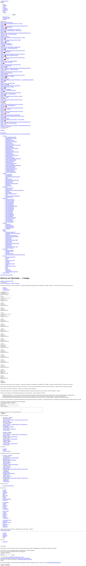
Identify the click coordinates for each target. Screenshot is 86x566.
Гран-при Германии (10, 208)
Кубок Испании (9, 152)
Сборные (5, 507)
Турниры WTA (9, 242)
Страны (4, 503)
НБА (7, 194)
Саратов (8, 424)
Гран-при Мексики (10, 215)
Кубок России (9, 139)
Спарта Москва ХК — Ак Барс (7, 86)
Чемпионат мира (9, 162)
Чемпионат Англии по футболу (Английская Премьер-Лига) (18, 32)
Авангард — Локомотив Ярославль (8, 90)
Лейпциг (2, 56)
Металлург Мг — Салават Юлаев (8, 83)
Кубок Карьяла (9, 185)
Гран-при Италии (9, 210)
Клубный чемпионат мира (11, 168)
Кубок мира (8, 184)
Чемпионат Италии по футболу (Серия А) (14, 71)
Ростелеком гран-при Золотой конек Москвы (15, 254)
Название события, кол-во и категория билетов (11, 412)
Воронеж (2, 42)
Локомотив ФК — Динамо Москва (8, 93)
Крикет (7, 264)
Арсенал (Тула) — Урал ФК (6, 62)
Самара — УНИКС (7, 441)
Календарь (5, 526)
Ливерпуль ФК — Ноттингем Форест (9, 34)
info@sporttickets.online (5, 530)
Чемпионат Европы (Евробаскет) (13, 195)
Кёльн (2, 52)
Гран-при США (9, 219)
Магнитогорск (4, 84)
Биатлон (5, 223)
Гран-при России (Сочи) (11, 217)
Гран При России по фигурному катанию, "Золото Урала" (15, 469)
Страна (4, 12)
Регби (7, 267)
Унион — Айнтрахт (5, 58)
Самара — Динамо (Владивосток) (10, 436)
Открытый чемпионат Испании (12, 243)
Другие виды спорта (8, 22)
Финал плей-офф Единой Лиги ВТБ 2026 (14, 190)
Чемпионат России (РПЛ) (11, 138)
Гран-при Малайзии (10, 214)
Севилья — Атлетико (5, 112)
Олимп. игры (8, 270)
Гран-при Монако (9, 216)
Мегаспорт (13, 428)
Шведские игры (9, 182)
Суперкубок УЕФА (10, 143)
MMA (2, 22)
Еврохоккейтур (9, 175)
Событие (5, 5)
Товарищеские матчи (10, 169)
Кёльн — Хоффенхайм (5, 51)
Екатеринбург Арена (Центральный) (11, 457)
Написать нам (6, 16)
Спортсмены (5, 509)
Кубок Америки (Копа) (10, 166)
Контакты (5, 521)
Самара (8, 439)
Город (4, 11)
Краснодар (3, 67)
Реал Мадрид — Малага (6, 109)
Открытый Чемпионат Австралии (13, 233)
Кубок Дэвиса (9, 241)
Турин (2, 98)
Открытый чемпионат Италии (12, 236)
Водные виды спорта (10, 260)
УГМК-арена (6, 471)
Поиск (4, 523)
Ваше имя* (3, 403)
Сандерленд (3, 127)
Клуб (4, 6)
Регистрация (5, 524)
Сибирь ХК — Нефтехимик (6, 44)
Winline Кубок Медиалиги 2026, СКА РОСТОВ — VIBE (13, 37)
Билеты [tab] (4, 287)
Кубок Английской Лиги (11, 159)
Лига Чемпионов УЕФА (11, 137)
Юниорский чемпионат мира (12, 183)
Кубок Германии (9, 146)
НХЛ (7, 177)
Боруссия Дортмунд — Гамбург (7, 76)
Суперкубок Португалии (11, 172)
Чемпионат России (10, 227)
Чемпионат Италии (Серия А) (12, 148)
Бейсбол (7, 258)
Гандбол (7, 262)
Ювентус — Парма (5, 97)
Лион (2, 102)
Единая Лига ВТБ (9, 188)
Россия (2, 283)
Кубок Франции (9, 156)
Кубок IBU (8, 228)
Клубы (4, 506)
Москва (2, 31)
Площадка (5, 10)
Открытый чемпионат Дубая (12, 246)
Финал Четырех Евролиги (11, 193)
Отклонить (7, 564)
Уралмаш (5, 448)
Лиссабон (3, 28)
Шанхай (2, 24)
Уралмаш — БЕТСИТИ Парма (9, 459)
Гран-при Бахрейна (10, 202)
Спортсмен (5, 9)
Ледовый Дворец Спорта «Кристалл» (19, 424)
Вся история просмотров (8, 485)
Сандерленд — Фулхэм (6, 126)
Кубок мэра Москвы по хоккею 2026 (12, 29)
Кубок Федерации (9, 247)
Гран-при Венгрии (10, 207)
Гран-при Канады (9, 211)
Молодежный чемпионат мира (12, 180)
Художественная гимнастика (12, 271)
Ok (13, 555)
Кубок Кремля (9, 244)
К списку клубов (6, 451)
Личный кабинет (6, 18)
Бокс (7, 259)
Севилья (2, 113)
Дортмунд (3, 77)
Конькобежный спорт (10, 263)
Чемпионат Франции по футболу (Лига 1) (14, 99)
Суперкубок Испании (10, 167)
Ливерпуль (3, 35)
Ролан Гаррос (8, 237)
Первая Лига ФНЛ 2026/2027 (11, 61)
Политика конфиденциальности (54, 562)
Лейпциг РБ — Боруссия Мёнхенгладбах (9, 55)
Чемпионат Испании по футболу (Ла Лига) (14, 104)
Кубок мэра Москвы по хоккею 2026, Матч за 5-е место (12, 116)
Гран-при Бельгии (9, 203)
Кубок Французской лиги (11, 163)
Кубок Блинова (7, 43)
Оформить (3, 382)
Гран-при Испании (10, 209)
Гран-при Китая (9, 212)
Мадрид (2, 110)
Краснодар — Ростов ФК (6, 65)
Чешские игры (9, 178)
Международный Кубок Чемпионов (13, 165)
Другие (4, 255)
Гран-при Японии (9, 221)
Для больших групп (7, 520)
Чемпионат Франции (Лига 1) (12, 155)
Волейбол (8, 261)
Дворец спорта (14, 439)
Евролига (8, 191)
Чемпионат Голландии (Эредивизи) (13, 158)
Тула (1, 63)
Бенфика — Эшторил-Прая (6, 27)
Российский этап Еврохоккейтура (13, 176)
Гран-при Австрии (10, 201)
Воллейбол (5, 495)
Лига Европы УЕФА (10, 140)
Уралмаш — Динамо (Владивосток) (10, 464)
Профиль (5, 525)
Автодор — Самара (7, 432)
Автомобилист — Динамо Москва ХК (9, 48)
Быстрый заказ (6, 272)
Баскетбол (5, 186)
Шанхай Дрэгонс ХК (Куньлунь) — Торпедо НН (11, 30)
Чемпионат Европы (10, 147)
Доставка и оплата (7, 522)
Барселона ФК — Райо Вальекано (8, 105)
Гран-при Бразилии (10, 204)
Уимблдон (8, 234)
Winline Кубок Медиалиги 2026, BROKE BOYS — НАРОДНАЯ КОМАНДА (17, 79)
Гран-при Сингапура (10, 218)
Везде (4, 4)
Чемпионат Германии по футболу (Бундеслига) (15, 50)
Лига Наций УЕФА (10, 150)
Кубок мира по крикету (11, 266)
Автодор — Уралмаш (7, 422)
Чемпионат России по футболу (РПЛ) (13, 40)
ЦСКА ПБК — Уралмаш (8, 426)
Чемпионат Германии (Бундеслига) (13, 145)
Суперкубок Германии (10, 160)
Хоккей (2, 29)
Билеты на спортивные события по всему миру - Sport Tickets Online (15, 133)
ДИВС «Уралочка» (15, 283)
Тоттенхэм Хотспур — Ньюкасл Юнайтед (10, 69)
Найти (14, 14)
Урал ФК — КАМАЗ (7, 455)
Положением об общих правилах (25, 559)
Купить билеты (6, 421)
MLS (7, 268)
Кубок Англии (9, 142)
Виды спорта (6, 502)
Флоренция (3, 74)
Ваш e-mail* (3, 405)
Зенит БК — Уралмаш (7, 417)
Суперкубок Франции (10, 171)
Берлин (2, 59)
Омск (2, 45)
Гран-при (8, 252)
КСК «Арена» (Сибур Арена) (21, 419)
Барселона (3, 106)
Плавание (8, 269)
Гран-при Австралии (10, 200)
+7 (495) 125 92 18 (4, 1)
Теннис (4, 230)
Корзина (5, 19)
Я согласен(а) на (13, 557)
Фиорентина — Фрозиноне (6, 72)
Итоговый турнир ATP (10, 232)
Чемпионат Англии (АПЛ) (11, 141)
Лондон (2, 70)
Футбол (2, 25)
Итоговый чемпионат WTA (11, 235)
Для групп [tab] (5, 288)
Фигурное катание (7, 499)
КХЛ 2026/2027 (9, 174)
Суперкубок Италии (10, 164)
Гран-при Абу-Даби (10, 199)
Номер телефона (4, 406)
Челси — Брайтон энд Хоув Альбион (8, 123)
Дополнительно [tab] (6, 289)
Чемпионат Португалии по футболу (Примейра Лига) (16, 25)
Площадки (5, 505)
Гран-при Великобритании (11, 206)
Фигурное (5, 249)
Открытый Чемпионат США (12, 240)
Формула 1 (5, 198)
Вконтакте (5, 541)
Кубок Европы (9, 192)
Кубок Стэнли (9, 245)
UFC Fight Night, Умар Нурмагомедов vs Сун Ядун (11, 23)
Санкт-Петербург (10, 419)
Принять (2, 564)
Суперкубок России (10, 154)
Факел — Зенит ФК (5, 41)
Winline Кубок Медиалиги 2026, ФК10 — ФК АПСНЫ (12, 119)
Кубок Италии (9, 149)
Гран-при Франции (10, 220)
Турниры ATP (9, 238)
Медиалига (7, 36)
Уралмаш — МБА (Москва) (9, 473)
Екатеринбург (7, 283)
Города (4, 504)
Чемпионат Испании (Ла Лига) (12, 151)
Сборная (5, 7)
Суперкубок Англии (10, 157)
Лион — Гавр (3, 100)
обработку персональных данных (16, 557)
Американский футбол (10, 257)
